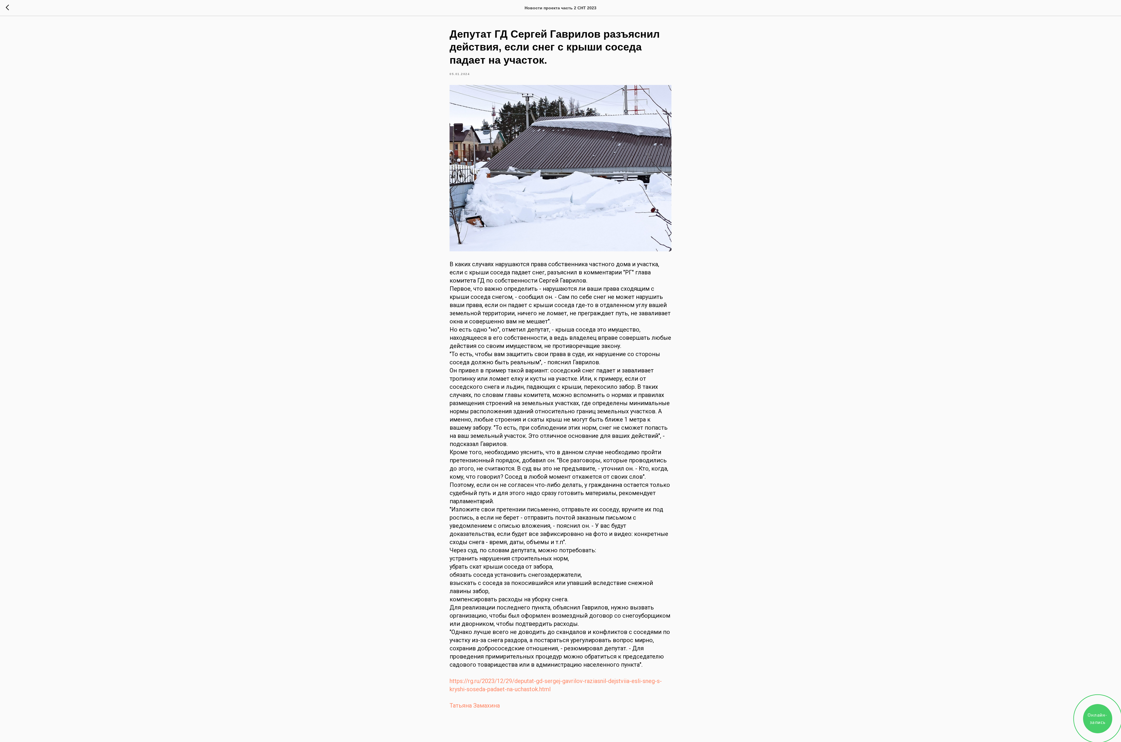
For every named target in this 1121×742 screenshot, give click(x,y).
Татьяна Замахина (475, 705)
